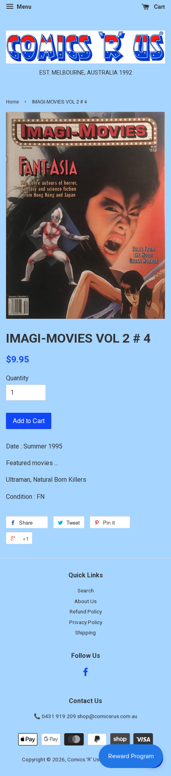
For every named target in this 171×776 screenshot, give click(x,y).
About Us (85, 601)
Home (12, 101)
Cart (158, 6)
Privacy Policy (85, 622)
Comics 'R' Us (83, 759)
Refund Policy (86, 611)
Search (86, 590)
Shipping (85, 632)
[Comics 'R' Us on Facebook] (85, 673)
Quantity (17, 378)
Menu (23, 7)
